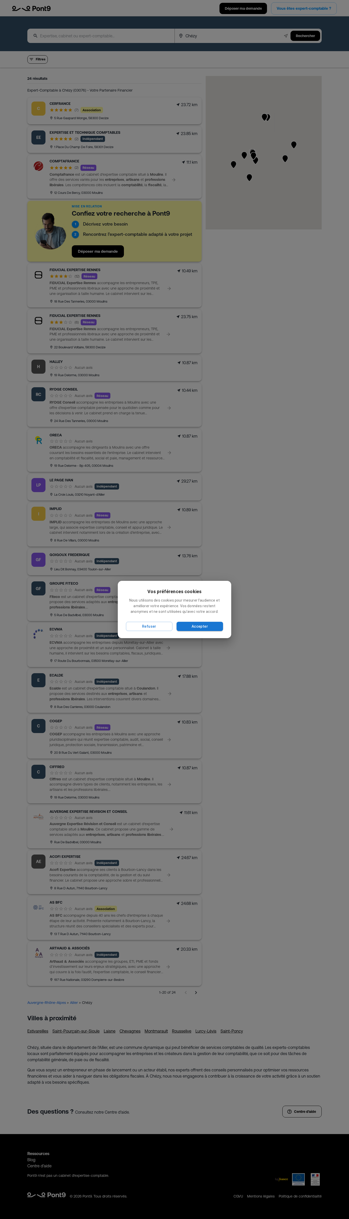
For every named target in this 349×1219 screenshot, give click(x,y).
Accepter (200, 626)
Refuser (149, 626)
